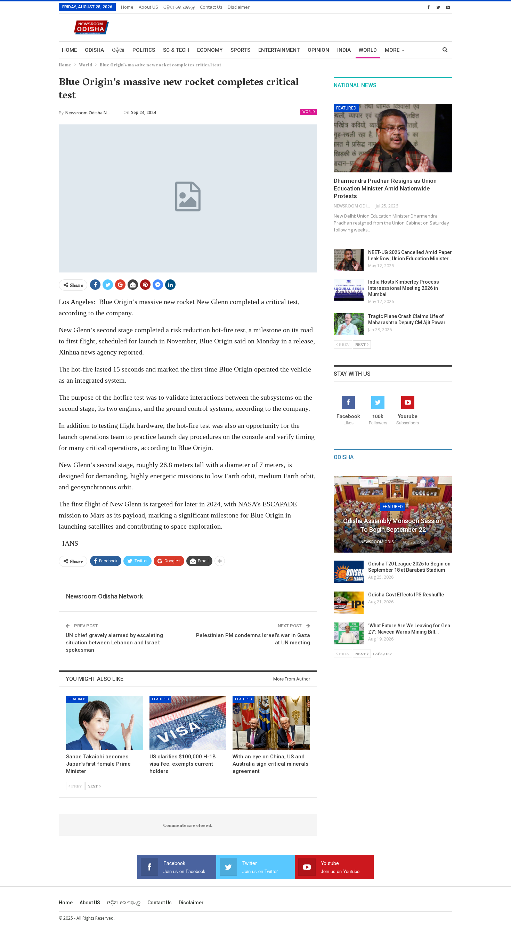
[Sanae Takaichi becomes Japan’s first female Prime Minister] (104, 723)
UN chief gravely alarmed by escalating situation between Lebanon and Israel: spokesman (114, 642)
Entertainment (279, 50)
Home (127, 7)
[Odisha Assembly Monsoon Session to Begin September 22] (393, 514)
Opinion (318, 50)
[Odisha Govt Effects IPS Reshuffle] (349, 603)
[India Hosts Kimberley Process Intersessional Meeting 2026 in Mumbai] (349, 290)
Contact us (211, 7)
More (392, 50)
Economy (209, 50)
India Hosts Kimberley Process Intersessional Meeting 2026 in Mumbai (403, 288)
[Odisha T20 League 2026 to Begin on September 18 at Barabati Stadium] (349, 572)
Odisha (94, 50)
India (344, 50)
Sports (240, 50)
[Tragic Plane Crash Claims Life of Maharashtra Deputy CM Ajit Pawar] (349, 324)
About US (148, 7)
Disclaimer (239, 7)
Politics (143, 50)
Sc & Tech (176, 50)
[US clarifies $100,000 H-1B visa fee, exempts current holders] (188, 723)
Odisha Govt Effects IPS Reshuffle (406, 594)
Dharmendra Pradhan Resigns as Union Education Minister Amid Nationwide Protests (385, 188)
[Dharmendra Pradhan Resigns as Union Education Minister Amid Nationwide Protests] (393, 138)
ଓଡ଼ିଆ (118, 50)
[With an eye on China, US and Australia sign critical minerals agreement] (271, 723)
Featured (77, 699)
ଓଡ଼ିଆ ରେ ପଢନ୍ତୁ (179, 7)
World (368, 50)
